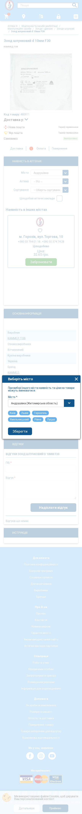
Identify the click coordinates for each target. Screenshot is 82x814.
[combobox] (41, 403)
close (76, 379)
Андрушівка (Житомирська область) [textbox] (34, 403)
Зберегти (20, 431)
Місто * (12, 397)
